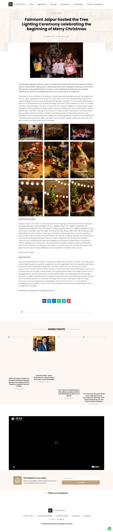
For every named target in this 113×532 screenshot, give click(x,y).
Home (31, 4)
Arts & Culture (57, 13)
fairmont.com (24, 291)
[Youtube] (60, 519)
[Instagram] (55, 519)
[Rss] (63, 519)
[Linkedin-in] (58, 519)
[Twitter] (52, 519)
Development (65, 4)
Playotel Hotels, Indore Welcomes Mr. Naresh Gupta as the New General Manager (44, 377)
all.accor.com (35, 291)
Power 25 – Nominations (95, 4)
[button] (44, 301)
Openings (53, 4)
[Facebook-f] (49, 519)
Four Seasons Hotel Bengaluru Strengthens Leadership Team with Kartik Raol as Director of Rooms (69, 393)
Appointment (42, 4)
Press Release (78, 4)
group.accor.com (47, 291)
